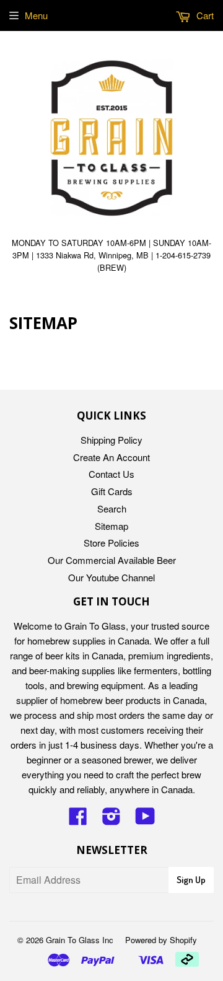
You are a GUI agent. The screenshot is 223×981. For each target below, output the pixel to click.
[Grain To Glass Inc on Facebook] (78, 819)
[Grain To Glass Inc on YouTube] (145, 819)
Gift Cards (112, 491)
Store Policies (111, 542)
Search (111, 508)
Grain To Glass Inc (79, 940)
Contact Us (111, 473)
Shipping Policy (111, 439)
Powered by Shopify (161, 940)
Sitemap (111, 525)
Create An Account (111, 457)
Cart (204, 15)
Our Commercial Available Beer (112, 559)
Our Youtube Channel (111, 577)
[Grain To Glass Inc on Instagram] (111, 819)
